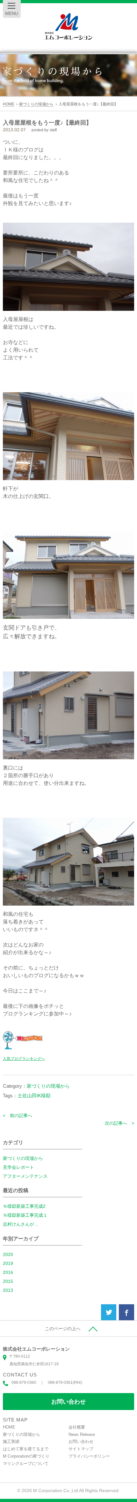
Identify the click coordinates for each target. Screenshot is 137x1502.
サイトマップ (80, 1448)
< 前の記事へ (17, 1115)
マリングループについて (25, 1463)
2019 (8, 1263)
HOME (9, 1427)
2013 (8, 1290)
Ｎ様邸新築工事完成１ (25, 1215)
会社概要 (76, 1427)
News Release (81, 1434)
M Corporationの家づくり (26, 1456)
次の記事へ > (119, 1123)
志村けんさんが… (21, 1224)
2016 (8, 1272)
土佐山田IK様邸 (34, 1095)
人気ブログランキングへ (24, 1058)
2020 (8, 1254)
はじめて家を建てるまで (25, 1448)
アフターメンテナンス (25, 1176)
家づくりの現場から (48, 1086)
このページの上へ (63, 1328)
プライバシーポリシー (89, 1456)
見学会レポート (18, 1167)
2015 (8, 1281)
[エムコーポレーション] (68, 27)
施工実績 (11, 1441)
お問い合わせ (68, 1402)
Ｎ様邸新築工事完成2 (24, 1206)
